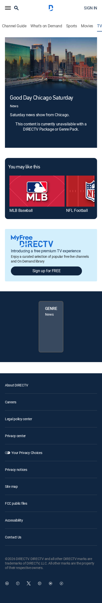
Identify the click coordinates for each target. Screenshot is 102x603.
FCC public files (16, 503)
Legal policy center (18, 418)
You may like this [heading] (24, 167)
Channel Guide (14, 26)
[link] (37, 191)
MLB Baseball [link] (21, 210)
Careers (10, 402)
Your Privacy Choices (26, 452)
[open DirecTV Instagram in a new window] (40, 583)
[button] (8, 8)
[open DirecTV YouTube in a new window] (50, 583)
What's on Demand (46, 26)
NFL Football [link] (77, 210)
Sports (71, 26)
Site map (11, 486)
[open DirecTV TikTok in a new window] (61, 583)
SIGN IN (90, 8)
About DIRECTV (16, 385)
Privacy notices (16, 469)
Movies (87, 26)
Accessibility (14, 520)
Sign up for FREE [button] (46, 270)
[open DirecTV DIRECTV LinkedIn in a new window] (7, 583)
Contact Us (13, 537)
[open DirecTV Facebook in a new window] (18, 583)
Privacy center (15, 435)
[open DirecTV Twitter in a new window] (29, 583)
